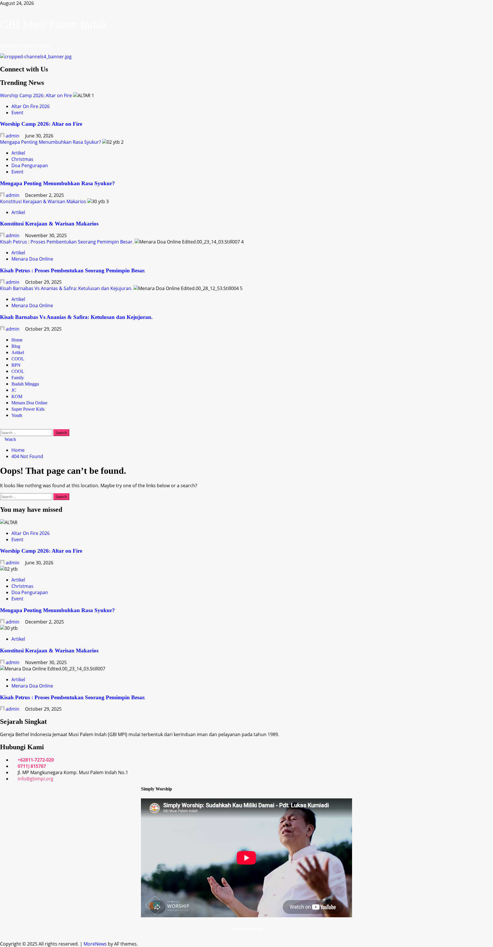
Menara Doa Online (32, 259)
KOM (16, 396)
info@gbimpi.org (35, 779)
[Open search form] (1, 426)
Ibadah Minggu (25, 383)
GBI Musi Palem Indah (53, 24)
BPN (16, 365)
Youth (16, 415)
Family (17, 377)
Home (17, 339)
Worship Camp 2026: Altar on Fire (36, 95)
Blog (15, 346)
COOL (17, 358)
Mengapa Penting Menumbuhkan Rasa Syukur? (50, 142)
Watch (9, 439)
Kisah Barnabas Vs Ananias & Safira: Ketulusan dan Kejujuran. (66, 288)
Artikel (18, 153)
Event (17, 112)
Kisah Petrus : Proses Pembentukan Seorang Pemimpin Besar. (67, 242)
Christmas (22, 159)
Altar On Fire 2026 (30, 106)
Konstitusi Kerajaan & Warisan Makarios (43, 201)
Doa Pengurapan (29, 165)
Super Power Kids (28, 409)
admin (13, 136)
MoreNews (95, 944)
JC (13, 390)
